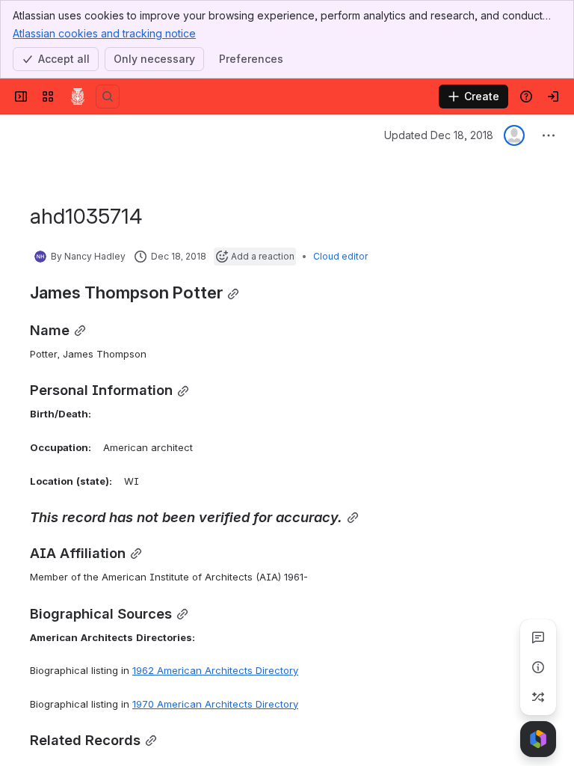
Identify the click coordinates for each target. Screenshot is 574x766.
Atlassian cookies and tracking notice (104, 33)
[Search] (108, 96)
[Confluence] (78, 96)
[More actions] (549, 135)
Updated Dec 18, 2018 (438, 135)
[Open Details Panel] (538, 667)
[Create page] (538, 697)
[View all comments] (538, 637)
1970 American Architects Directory (215, 704)
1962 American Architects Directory (215, 670)
